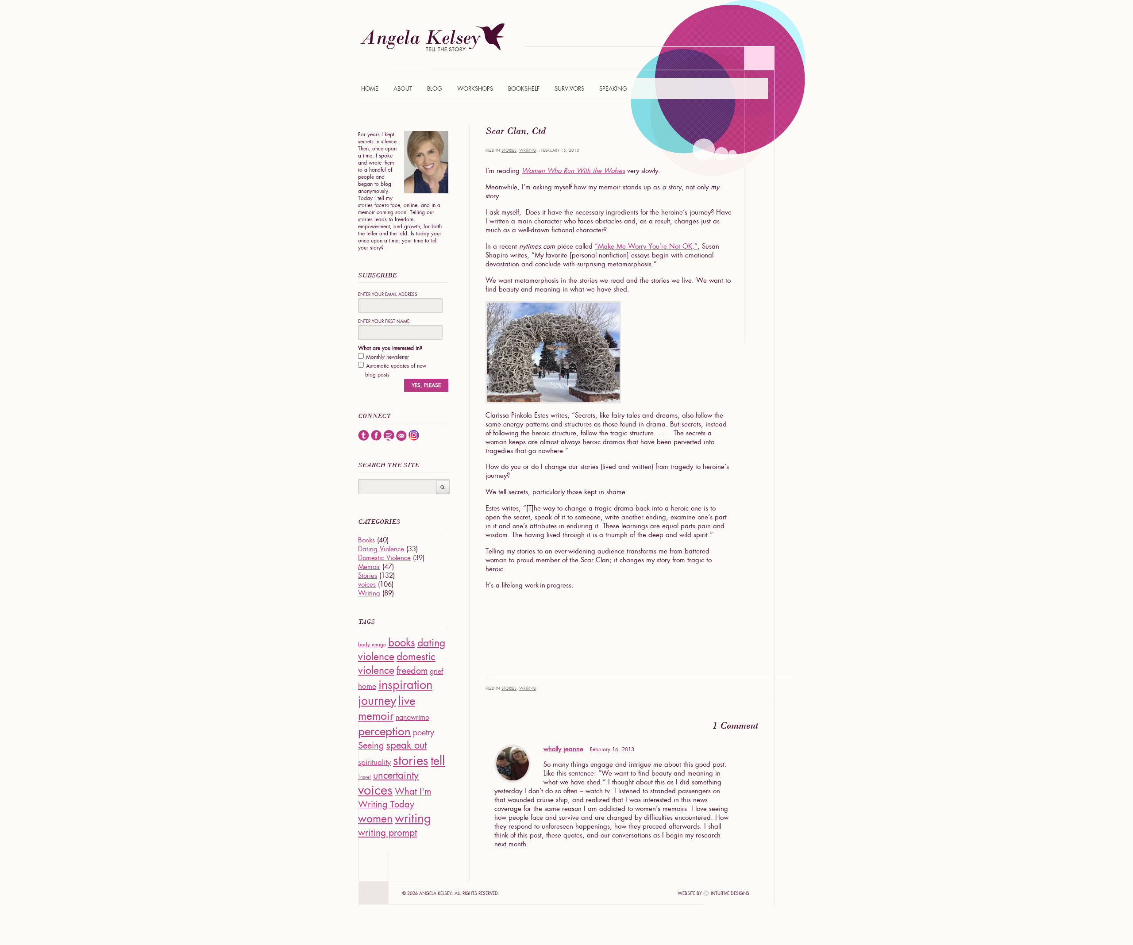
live (406, 700)
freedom (412, 670)
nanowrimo (412, 717)
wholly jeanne (563, 749)
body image (372, 644)
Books (366, 540)
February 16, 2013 (612, 749)
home (367, 686)
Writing (527, 150)
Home (369, 88)
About (402, 88)
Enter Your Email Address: (388, 294)
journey (377, 700)
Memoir (369, 566)
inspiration (405, 684)
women (375, 818)
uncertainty (396, 775)
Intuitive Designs (730, 893)
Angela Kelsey (432, 37)
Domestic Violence (384, 557)
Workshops (475, 88)
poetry (423, 732)
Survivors (569, 88)
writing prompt (387, 832)
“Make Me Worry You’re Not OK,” (646, 246)
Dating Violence (381, 549)
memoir (375, 716)
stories (410, 760)
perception (384, 731)
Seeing (371, 745)
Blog (434, 88)
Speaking (613, 88)
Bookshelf (524, 88)
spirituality (374, 762)
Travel (364, 777)
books (401, 642)
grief (436, 671)
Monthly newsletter (387, 357)
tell (438, 761)
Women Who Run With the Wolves (573, 170)
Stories (508, 150)
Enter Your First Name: (384, 321)
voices (367, 584)
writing (413, 818)
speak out (406, 745)
